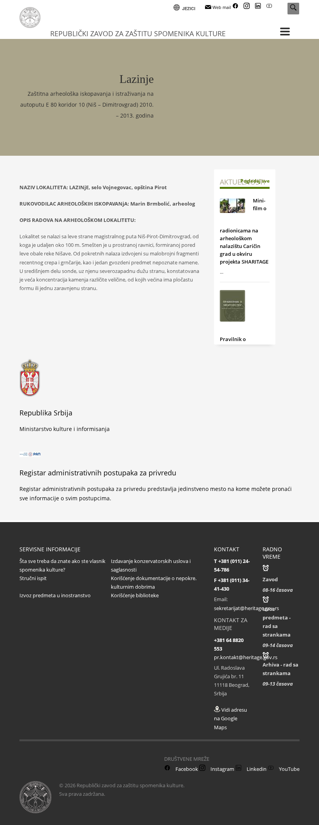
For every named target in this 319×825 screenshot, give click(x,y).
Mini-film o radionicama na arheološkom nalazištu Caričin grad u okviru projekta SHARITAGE (244, 231)
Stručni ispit (33, 578)
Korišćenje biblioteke (135, 595)
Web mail (221, 7)
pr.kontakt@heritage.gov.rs (245, 657)
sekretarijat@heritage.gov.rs (246, 608)
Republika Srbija (45, 412)
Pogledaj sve (255, 181)
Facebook (186, 768)
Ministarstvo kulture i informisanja (64, 429)
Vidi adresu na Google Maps (230, 718)
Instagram (221, 768)
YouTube (289, 768)
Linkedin (255, 768)
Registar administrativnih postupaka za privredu (97, 472)
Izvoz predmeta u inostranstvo (55, 595)
